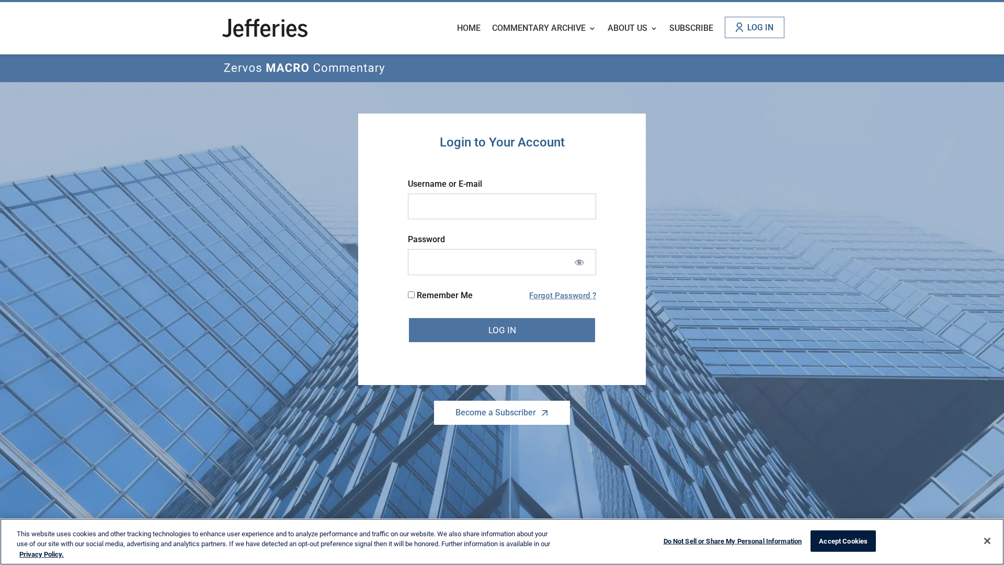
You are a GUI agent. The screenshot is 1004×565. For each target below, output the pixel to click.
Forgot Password (560, 295)
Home (469, 29)
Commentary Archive (539, 29)
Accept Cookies (843, 541)
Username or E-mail (445, 184)
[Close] (987, 540)
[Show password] (579, 262)
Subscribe (691, 29)
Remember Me (444, 295)
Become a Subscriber (495, 412)
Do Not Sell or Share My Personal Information (733, 541)
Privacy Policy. (41, 554)
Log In (760, 27)
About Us (627, 29)
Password (426, 239)
